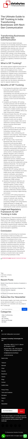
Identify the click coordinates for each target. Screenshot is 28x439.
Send (24, 309)
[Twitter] (7, 425)
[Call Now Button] (3, 436)
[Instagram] (11, 425)
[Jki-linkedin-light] (15, 425)
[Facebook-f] (2, 425)
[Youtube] (19, 425)
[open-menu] (24, 13)
